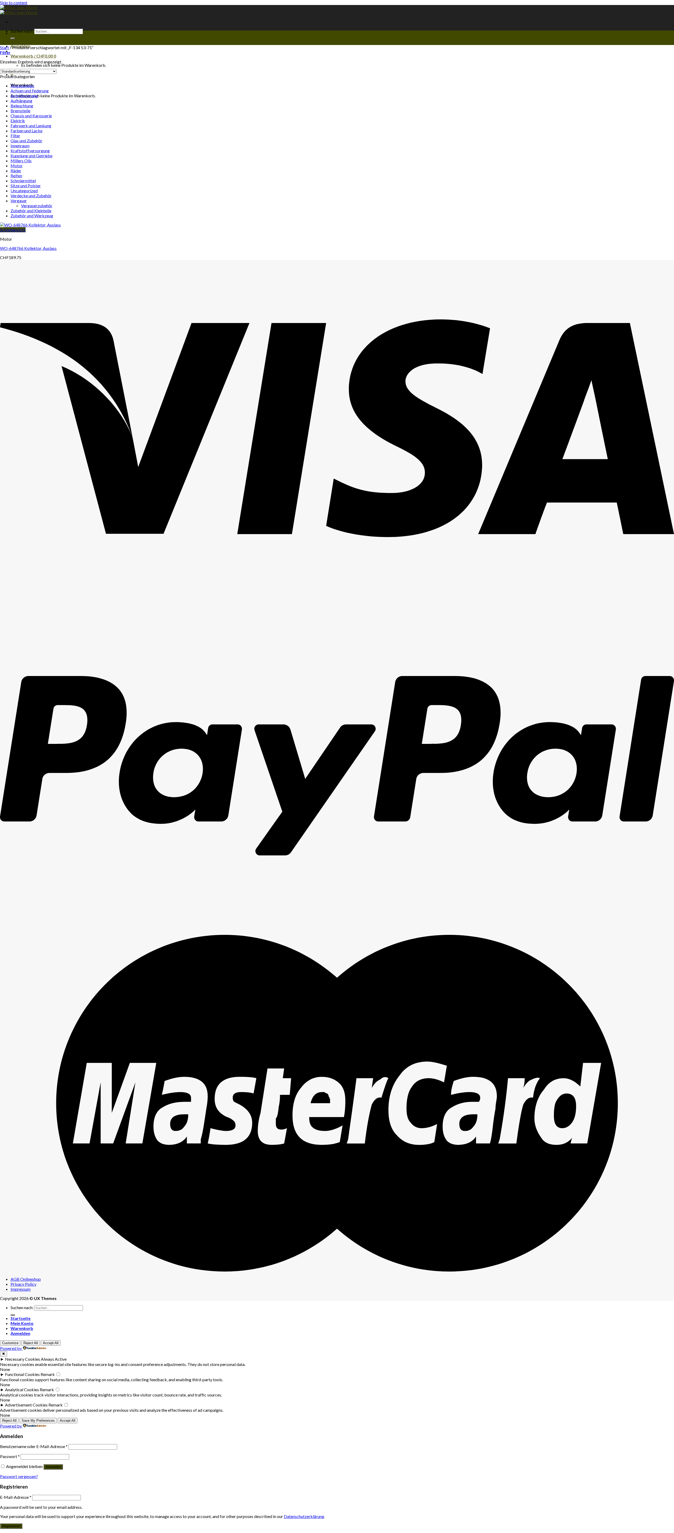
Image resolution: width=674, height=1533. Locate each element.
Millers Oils (21, 160)
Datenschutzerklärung (304, 1516)
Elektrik (18, 120)
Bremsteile (20, 110)
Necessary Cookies (22, 1358)
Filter (15, 135)
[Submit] (13, 38)
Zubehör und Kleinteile (31, 210)
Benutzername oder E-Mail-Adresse (34, 1446)
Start (4, 47)
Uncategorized (24, 190)
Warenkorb (22, 1328)
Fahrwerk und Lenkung (31, 125)
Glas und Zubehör (26, 140)
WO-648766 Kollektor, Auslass (28, 248)
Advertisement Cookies (26, 1404)
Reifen (16, 175)
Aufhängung (21, 100)
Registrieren (11, 1526)
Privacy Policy (23, 1284)
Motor (17, 165)
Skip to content (13, 2)
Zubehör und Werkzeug (32, 215)
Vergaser (19, 200)
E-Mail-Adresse (15, 1497)
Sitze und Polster (26, 185)
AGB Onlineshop (26, 1279)
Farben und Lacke (26, 130)
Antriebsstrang (24, 95)
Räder (16, 170)
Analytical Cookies (22, 1389)
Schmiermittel (23, 180)
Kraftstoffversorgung (30, 150)
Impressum (21, 1289)
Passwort (10, 1456)
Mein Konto (22, 1323)
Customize (10, 1343)
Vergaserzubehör (36, 205)
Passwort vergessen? (19, 1476)
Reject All (30, 1343)
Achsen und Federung (30, 90)
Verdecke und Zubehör (31, 195)
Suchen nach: (22, 30)
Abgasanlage (22, 85)
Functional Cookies (22, 1374)
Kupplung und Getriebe (31, 155)
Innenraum (20, 145)
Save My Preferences (38, 1421)
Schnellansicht (13, 229)
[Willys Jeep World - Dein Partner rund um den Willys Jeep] (18, 10)
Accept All (50, 1343)
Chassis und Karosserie (31, 115)
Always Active (54, 1358)
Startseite (21, 1318)
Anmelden (53, 1467)
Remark (48, 1374)
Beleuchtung (22, 105)
